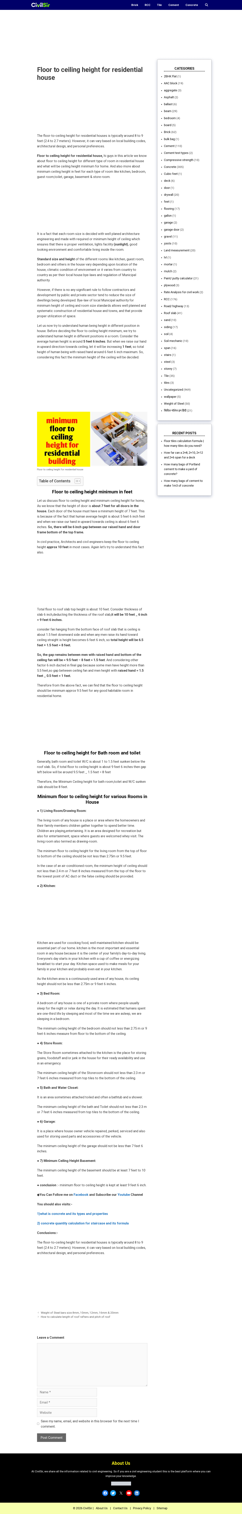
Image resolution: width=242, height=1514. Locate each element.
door (167, 187)
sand (167, 320)
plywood (169, 285)
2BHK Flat (170, 76)
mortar (168, 264)
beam (167, 111)
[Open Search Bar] (206, 5)
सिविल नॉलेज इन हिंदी (175, 410)
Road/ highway (173, 306)
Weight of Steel (174, 403)
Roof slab (170, 313)
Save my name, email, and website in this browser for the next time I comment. (90, 1423)
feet (166, 201)
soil (166, 334)
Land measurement (176, 250)
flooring (169, 208)
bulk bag (169, 139)
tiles (167, 382)
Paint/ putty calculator (178, 278)
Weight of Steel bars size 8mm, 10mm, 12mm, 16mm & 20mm (80, 1312)
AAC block (170, 83)
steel (167, 361)
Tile (159, 5)
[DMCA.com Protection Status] (121, 1484)
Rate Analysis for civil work (181, 292)
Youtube (124, 1195)
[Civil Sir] (41, 5)
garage (168, 222)
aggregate (170, 90)
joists (167, 243)
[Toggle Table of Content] (76, 481)
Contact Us (120, 1508)
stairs (167, 355)
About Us (102, 1508)
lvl (165, 257)
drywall (168, 194)
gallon (168, 215)
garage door (171, 229)
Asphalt (169, 97)
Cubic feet (171, 173)
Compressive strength (178, 160)
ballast (168, 104)
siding (168, 327)
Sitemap (162, 1508)
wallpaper (170, 396)
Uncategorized (173, 389)
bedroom (170, 118)
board (167, 125)
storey (168, 368)
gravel (168, 236)
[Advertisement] (99, 33)
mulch (168, 271)
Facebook (81, 1195)
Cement (173, 5)
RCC (147, 5)
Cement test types (176, 153)
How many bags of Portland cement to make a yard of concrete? (182, 469)
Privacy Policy (142, 1508)
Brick (134, 5)
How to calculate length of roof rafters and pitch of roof (75, 1316)
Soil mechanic (173, 341)
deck (167, 180)
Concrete (192, 5)
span (167, 348)
